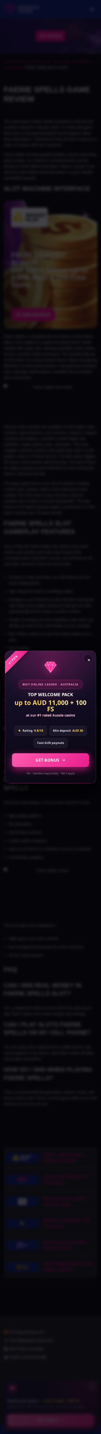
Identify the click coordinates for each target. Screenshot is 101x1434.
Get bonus (47, 760)
